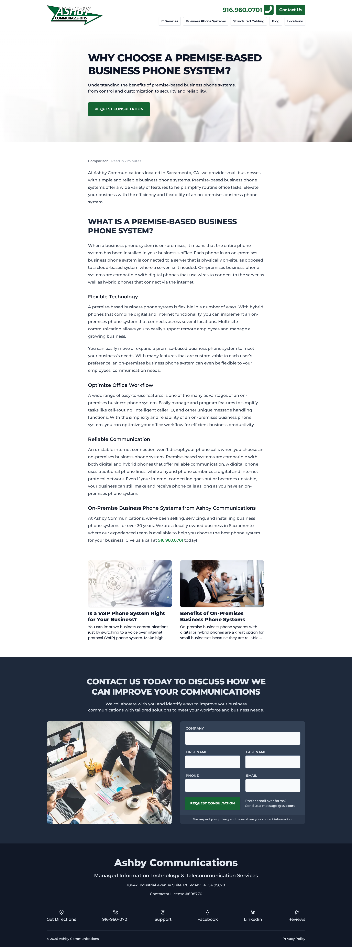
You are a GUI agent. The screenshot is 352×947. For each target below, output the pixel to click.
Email (251, 776)
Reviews (296, 919)
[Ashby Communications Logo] (75, 15)
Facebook (207, 919)
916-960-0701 (115, 919)
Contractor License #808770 (176, 894)
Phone (192, 776)
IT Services (169, 21)
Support (163, 919)
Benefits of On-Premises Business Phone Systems (212, 616)
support (288, 806)
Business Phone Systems (206, 21)
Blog (275, 21)
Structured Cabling (248, 21)
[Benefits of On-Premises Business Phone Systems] (222, 583)
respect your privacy (214, 819)
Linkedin (253, 919)
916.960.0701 (242, 10)
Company (195, 728)
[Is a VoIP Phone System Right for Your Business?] (130, 583)
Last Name (256, 752)
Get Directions (61, 919)
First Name (196, 752)
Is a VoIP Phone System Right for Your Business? (126, 616)
